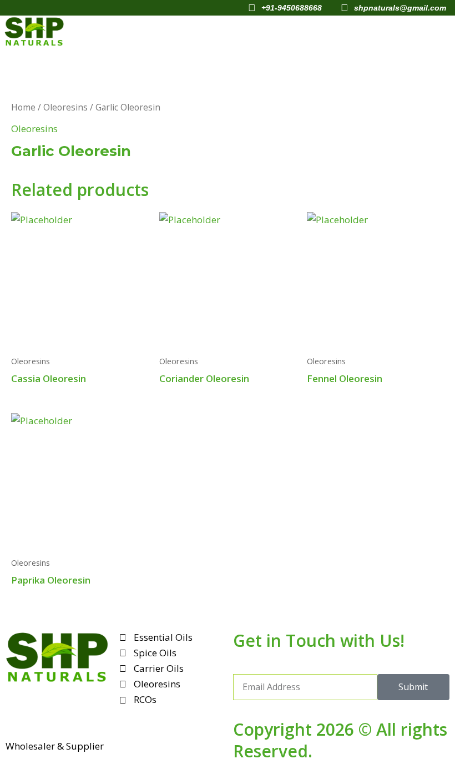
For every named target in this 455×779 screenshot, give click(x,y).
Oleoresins (65, 107)
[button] (302, 31)
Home (23, 107)
